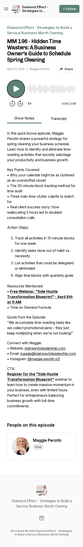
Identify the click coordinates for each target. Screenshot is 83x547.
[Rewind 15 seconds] (12, 103)
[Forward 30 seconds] (20, 103)
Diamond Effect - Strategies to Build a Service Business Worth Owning (35, 9)
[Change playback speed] (29, 103)
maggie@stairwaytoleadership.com (48, 353)
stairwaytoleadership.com (45, 348)
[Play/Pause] (16, 89)
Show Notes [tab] (24, 118)
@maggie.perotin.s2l (44, 359)
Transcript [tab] (59, 118)
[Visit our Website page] (41, 518)
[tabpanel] (41, 272)
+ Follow (69, 9)
